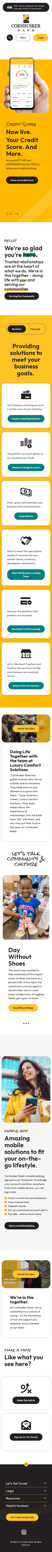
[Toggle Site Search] (10, 37)
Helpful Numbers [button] (17, 1506)
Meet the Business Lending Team (26, 575)
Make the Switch (26, 1400)
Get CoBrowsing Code (22, 1517)
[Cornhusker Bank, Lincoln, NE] (26, 23)
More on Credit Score (22, 180)
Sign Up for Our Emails (26, 1437)
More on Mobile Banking (21, 1225)
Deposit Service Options (26, 685)
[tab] (11, 214)
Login (41, 37)
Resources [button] (13, 1498)
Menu (23, 37)
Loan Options (26, 516)
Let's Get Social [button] (16, 1483)
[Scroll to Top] (26, 1464)
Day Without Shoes (23, 1007)
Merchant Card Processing (26, 629)
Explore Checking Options (26, 418)
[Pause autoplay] (7, 213)
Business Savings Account (26, 467)
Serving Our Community (21, 296)
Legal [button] (10, 1491)
